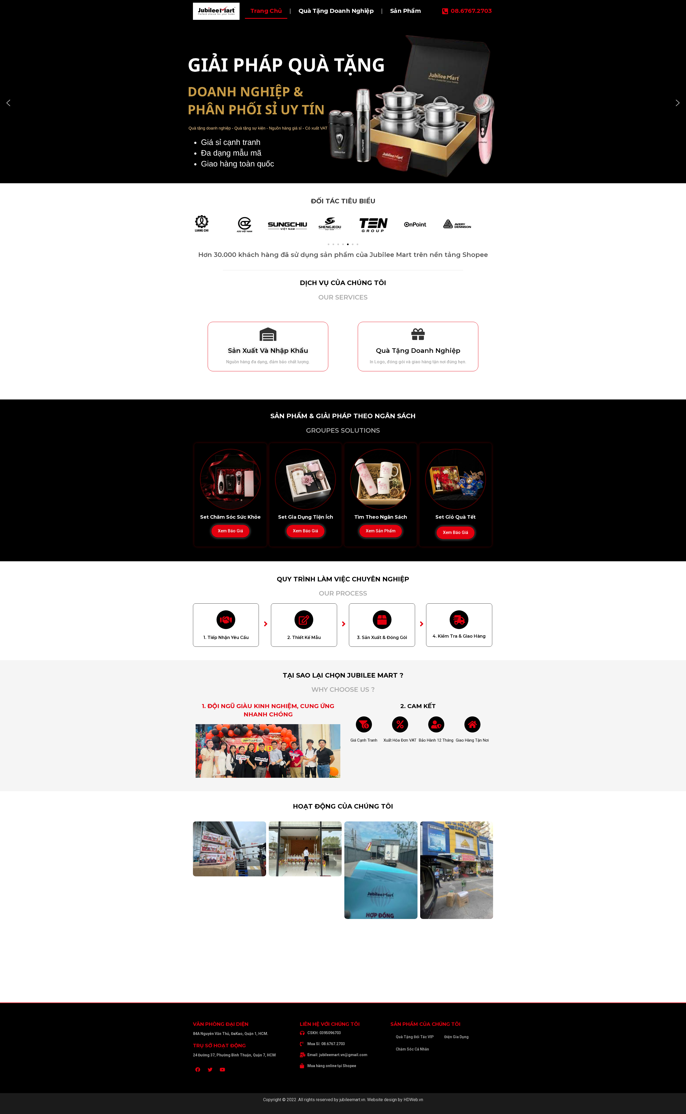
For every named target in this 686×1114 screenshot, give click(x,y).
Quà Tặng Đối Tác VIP (415, 1037)
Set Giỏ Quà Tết (455, 517)
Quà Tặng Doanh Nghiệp (336, 10)
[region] (343, 103)
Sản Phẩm (405, 10)
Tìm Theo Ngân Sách (380, 517)
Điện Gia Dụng (456, 1037)
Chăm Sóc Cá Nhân (412, 1049)
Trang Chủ (266, 10)
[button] (8, 103)
